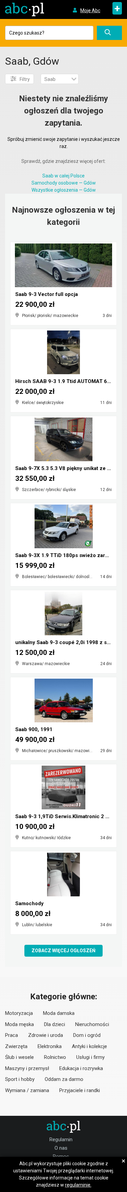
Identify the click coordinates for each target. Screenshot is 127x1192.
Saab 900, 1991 (33, 729)
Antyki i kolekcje (89, 1046)
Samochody (29, 903)
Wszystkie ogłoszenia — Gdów (63, 190)
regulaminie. (78, 1185)
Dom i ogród (87, 1035)
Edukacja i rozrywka (81, 1068)
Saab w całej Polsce (63, 175)
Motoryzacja (19, 1013)
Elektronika (50, 1046)
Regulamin (60, 1139)
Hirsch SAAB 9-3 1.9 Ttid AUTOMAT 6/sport (68, 381)
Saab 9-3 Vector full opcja (46, 294)
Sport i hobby (20, 1079)
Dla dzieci (54, 1024)
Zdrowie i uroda (45, 1035)
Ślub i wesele (19, 1057)
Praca (11, 1035)
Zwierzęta (16, 1046)
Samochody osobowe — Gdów (63, 183)
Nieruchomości (92, 1024)
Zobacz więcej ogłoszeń (63, 950)
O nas (61, 1148)
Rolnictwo (55, 1057)
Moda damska (59, 1013)
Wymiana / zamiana (27, 1090)
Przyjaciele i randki (79, 1090)
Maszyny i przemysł (27, 1068)
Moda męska (19, 1024)
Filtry (25, 79)
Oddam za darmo (64, 1079)
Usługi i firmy (90, 1057)
